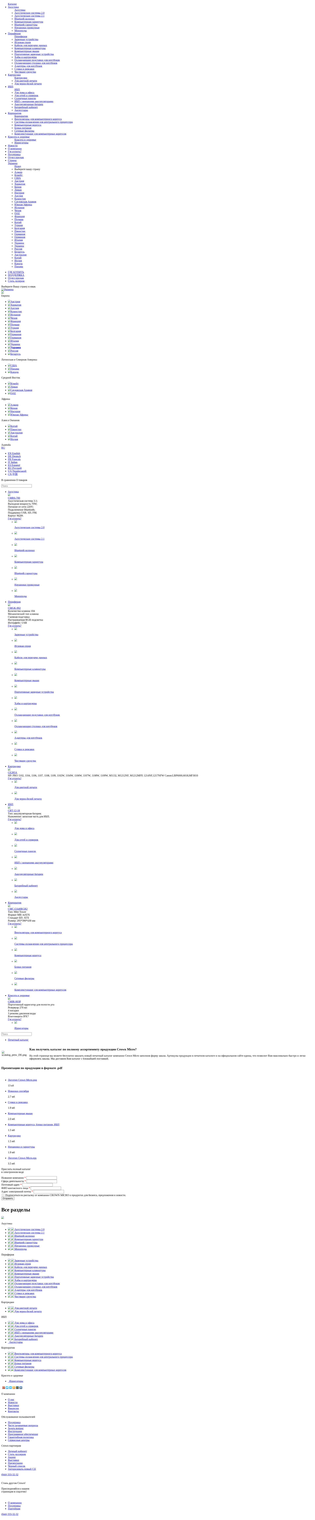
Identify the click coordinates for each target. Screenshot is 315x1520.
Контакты (13, 1411)
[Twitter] (7, 1387)
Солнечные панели (25, 98)
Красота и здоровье (19, 136)
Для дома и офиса (24, 92)
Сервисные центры (19, 1440)
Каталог (12, 4)
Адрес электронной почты (17, 1191)
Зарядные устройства (26, 39)
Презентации (15, 1463)
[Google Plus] (3, 1387)
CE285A (12, 772)
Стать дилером (16, 281)
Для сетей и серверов (26, 95)
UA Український (17, 471)
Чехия (17, 210)
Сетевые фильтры (24, 130)
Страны (12, 162)
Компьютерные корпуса (27, 125)
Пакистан (19, 231)
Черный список (16, 1466)
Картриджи (14, 74)
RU (3, 447)
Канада (18, 263)
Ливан (18, 189)
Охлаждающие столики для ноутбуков (35, 63)
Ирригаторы (21, 142)
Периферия (14, 33)
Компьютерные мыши (26, 51)
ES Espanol (14, 465)
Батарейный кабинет (26, 107)
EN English (14, 453)
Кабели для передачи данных (30, 45)
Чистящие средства (25, 71)
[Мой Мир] (17, 1387)
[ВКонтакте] (21, 1387)
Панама (18, 266)
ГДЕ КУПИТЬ (16, 272)
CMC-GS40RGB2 (18, 908)
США (17, 178)
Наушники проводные (27, 27)
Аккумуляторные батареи (28, 104)
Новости (13, 145)
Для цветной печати (25, 80)
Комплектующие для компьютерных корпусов (40, 133)
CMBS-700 (14, 498)
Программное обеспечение (23, 1434)
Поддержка (14, 154)
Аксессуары (21, 110)
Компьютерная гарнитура (28, 21)
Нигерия (19, 192)
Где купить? (14, 151)
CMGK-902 (14, 608)
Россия (18, 248)
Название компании (13, 1177)
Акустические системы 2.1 (29, 15)
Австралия (20, 254)
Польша (18, 219)
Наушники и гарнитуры (21, 1146)
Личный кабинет (17, 1451)
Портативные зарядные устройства (34, 54)
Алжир (18, 172)
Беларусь (19, 251)
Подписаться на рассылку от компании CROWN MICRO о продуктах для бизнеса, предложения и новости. (65, 1195)
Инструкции (15, 1431)
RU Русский (15, 468)
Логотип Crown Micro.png (22, 1080)
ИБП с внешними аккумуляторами (33, 101)
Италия (18, 240)
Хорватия (19, 184)
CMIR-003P (14, 1001)
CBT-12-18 (14, 810)
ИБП (10, 86)
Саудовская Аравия (25, 201)
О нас (11, 1399)
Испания (19, 207)
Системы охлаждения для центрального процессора (43, 122)
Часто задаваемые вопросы (23, 1425)
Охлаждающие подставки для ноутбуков (37, 60)
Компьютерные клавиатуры (30, 48)
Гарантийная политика (21, 1437)
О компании (15, 148)
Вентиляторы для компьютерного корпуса (38, 119)
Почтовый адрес (11, 1184)
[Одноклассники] (14, 1387)
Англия (18, 195)
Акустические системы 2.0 (29, 12)
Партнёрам (14, 1508)
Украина (19, 243)
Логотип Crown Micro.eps (22, 1158)
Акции (12, 1457)
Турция (18, 225)
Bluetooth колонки (24, 18)
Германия (19, 234)
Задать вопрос (16, 1428)
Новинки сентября (18, 1091)
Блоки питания (22, 128)
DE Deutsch (14, 456)
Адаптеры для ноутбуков (28, 66)
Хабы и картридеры (25, 57)
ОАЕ (17, 213)
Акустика (13, 7)
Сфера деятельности (13, 1181)
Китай (17, 222)
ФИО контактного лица (15, 1188)
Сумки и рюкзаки (24, 69)
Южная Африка (23, 204)
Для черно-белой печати (28, 83)
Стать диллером (17, 1454)
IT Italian (12, 462)
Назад (17, 166)
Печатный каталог (18, 1039)
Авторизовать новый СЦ (22, 1469)
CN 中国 (13, 474)
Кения (17, 186)
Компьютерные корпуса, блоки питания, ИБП (33, 1124)
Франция (19, 216)
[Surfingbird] (10, 1387)
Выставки (13, 1405)
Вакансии (13, 1408)
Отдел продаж (16, 157)
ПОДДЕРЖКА (16, 275)
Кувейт (18, 175)
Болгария (19, 228)
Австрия (19, 181)
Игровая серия (22, 42)
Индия (18, 260)
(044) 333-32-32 (9, 1474)
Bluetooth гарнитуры (25, 24)
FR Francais (14, 459)
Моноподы (20, 30)
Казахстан (20, 198)
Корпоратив (14, 113)
